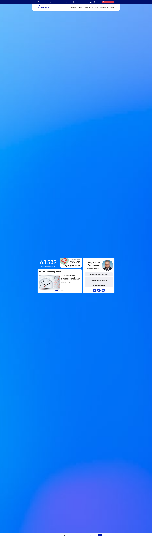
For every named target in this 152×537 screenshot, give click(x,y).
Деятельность (74, 7)
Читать (63, 284)
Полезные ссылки (104, 7)
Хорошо (100, 535)
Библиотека (87, 7)
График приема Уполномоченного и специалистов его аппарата (99, 279)
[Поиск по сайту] (91, 2)
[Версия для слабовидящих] (94, 2)
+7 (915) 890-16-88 (72, 266)
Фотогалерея (95, 7)
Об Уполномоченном (99, 285)
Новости (81, 7)
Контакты (112, 7)
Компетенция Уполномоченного (99, 274)
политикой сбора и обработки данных (89, 535)
